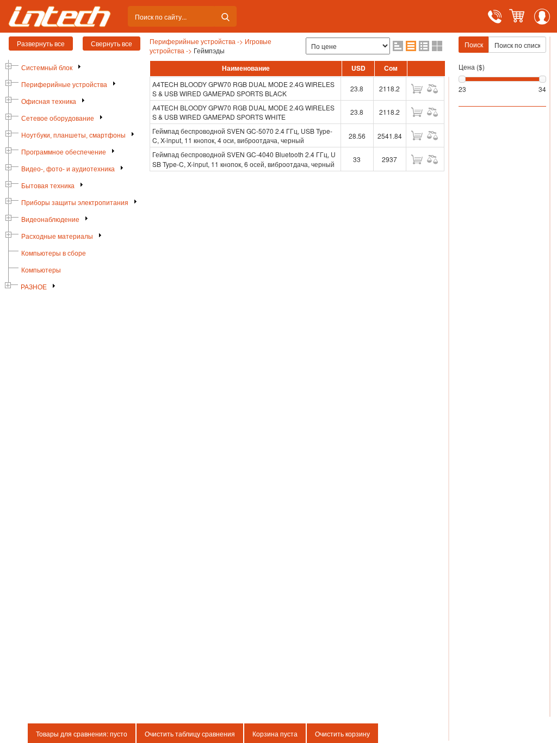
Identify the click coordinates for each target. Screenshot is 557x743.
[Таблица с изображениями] (424, 46)
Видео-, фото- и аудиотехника (68, 169)
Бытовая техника (48, 186)
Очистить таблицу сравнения (190, 733)
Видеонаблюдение (50, 220)
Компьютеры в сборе (53, 253)
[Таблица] (411, 46)
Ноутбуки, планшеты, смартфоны (73, 135)
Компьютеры (41, 270)
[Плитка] (437, 46)
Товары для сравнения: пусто (81, 733)
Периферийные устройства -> (196, 41)
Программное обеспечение (63, 152)
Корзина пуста (275, 733)
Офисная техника (48, 102)
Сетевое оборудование (57, 118)
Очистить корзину (342, 733)
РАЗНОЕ (34, 287)
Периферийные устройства (64, 85)
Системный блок (46, 68)
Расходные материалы (57, 236)
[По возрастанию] (398, 46)
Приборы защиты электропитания (74, 203)
